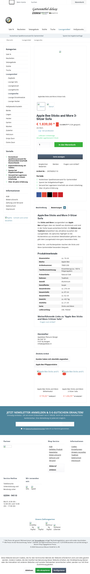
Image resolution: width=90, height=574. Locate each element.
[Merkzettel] (68, 2)
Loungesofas (13, 93)
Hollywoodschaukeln (14, 106)
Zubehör (9, 130)
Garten (8, 122)
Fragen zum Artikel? (71, 164)
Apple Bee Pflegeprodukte (46, 364)
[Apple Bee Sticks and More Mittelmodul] (47, 378)
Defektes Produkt (55, 449)
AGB (7, 196)
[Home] (5, 29)
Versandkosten (48, 131)
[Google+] (44, 194)
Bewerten (42, 166)
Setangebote (11, 62)
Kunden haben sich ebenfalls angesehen (52, 359)
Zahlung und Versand (14, 203)
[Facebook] (38, 194)
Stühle (8, 66)
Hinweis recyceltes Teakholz (78, 453)
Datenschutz (11, 206)
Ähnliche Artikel (42, 354)
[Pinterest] (55, 194)
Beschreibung (41, 207)
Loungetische (13, 90)
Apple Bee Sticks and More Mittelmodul (47, 390)
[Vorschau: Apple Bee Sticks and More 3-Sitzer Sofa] (41, 106)
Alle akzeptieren (43, 570)
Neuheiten (10, 58)
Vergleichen (43, 164)
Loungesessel (13, 86)
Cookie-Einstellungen (76, 447)
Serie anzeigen (59, 157)
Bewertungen (58, 207)
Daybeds (11, 78)
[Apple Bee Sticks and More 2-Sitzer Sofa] (72, 378)
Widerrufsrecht (12, 199)
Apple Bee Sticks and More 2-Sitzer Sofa (72, 390)
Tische (8, 70)
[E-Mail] (60, 194)
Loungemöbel (11, 74)
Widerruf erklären (52, 468)
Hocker (8, 118)
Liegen (8, 114)
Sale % (8, 54)
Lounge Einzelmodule (16, 97)
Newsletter (53, 452)
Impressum (10, 209)
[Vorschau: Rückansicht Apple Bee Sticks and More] (50, 106)
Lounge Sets (13, 82)
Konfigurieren (59, 570)
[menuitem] (78, 2)
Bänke (8, 110)
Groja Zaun (10, 138)
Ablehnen (29, 570)
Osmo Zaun (10, 142)
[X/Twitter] (49, 194)
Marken (9, 126)
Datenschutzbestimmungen (35, 429)
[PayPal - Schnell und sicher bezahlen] (17, 219)
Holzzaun (9, 134)
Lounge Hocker (14, 101)
